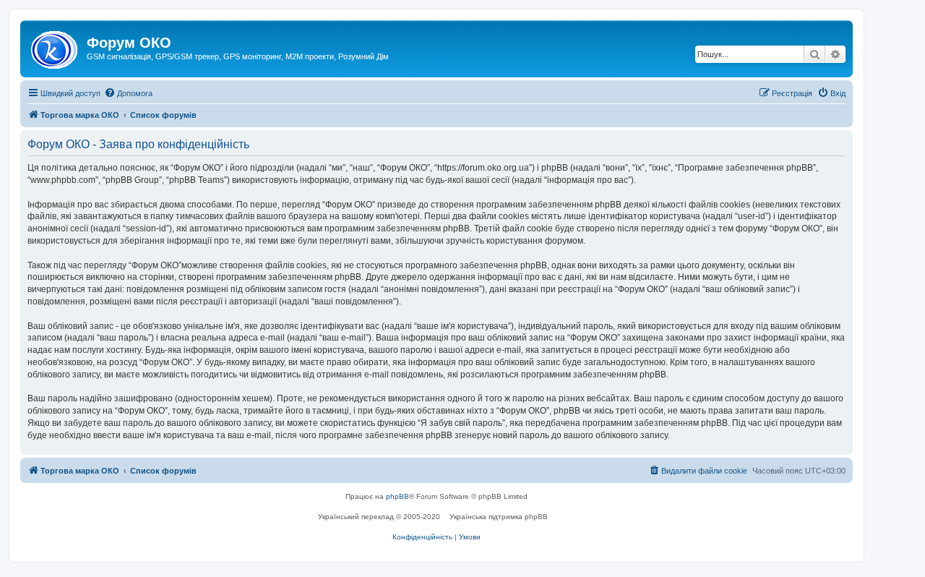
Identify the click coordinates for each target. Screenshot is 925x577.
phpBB (397, 496)
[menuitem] (128, 93)
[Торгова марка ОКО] (55, 47)
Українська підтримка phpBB (498, 517)
